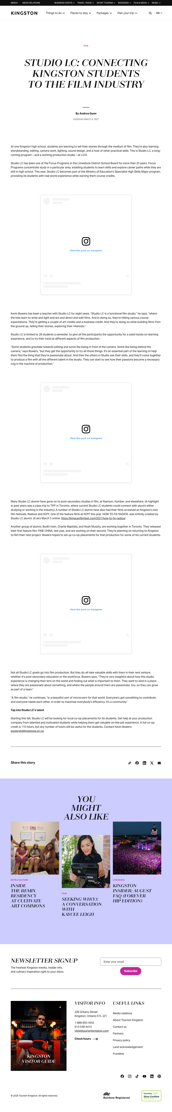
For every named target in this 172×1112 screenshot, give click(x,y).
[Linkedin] (152, 1076)
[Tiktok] (137, 1076)
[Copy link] (130, 763)
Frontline (118, 1054)
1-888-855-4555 (84, 1023)
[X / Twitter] (152, 763)
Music (155, 3)
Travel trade (84, 3)
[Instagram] (130, 1076)
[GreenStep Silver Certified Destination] (151, 1095)
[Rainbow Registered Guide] (116, 1095)
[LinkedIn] (144, 763)
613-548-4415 (83, 1027)
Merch (14, 3)
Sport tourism (105, 3)
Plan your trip (125, 13)
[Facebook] (137, 763)
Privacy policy (121, 1040)
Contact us (119, 1027)
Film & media (140, 3)
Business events (63, 3)
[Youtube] (144, 1076)
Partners (118, 1033)
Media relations (31, 3)
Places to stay (79, 13)
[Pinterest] (159, 1076)
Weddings (123, 3)
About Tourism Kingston (128, 1020)
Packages (103, 13)
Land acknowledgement (128, 1047)
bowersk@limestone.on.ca (27, 731)
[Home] (24, 13)
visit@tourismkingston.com (92, 1031)
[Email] (159, 763)
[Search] (150, 13)
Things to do (54, 13)
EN (158, 12)
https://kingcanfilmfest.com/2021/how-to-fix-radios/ (93, 518)
